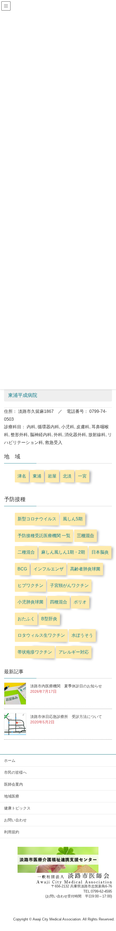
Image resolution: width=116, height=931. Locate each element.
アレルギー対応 (74, 652)
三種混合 (85, 535)
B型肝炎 (49, 618)
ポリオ (80, 602)
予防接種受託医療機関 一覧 (44, 535)
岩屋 (52, 476)
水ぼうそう (82, 635)
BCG (22, 569)
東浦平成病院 (22, 395)
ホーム (9, 760)
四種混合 (58, 602)
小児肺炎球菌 (30, 602)
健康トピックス (17, 808)
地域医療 (11, 796)
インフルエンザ (48, 569)
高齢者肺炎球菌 (85, 569)
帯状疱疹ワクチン (35, 652)
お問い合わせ (15, 820)
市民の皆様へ (15, 772)
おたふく (26, 618)
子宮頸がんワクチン (69, 585)
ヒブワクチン (30, 585)
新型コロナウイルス (37, 519)
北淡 (67, 476)
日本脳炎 (100, 552)
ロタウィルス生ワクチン (41, 635)
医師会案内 (13, 784)
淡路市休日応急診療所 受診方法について (66, 716)
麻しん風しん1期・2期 (63, 552)
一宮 (82, 476)
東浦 (37, 476)
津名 (22, 476)
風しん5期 (73, 519)
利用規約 (11, 832)
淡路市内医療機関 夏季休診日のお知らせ (66, 686)
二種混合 (26, 552)
